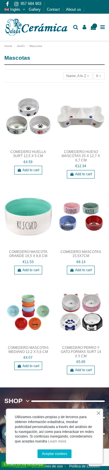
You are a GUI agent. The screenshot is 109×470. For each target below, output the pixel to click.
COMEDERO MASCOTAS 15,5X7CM (80, 254)
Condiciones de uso (47, 466)
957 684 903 (31, 3)
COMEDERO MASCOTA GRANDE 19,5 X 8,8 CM (28, 254)
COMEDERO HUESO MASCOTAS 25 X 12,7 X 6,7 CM (81, 156)
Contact (54, 9)
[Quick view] (48, 94)
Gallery (35, 9)
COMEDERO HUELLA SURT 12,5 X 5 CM (28, 154)
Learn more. (57, 441)
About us (74, 9)
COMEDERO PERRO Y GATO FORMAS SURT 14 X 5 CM (81, 352)
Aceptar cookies (54, 454)
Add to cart (30, 170)
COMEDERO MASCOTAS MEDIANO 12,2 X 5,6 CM (28, 350)
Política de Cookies (84, 466)
